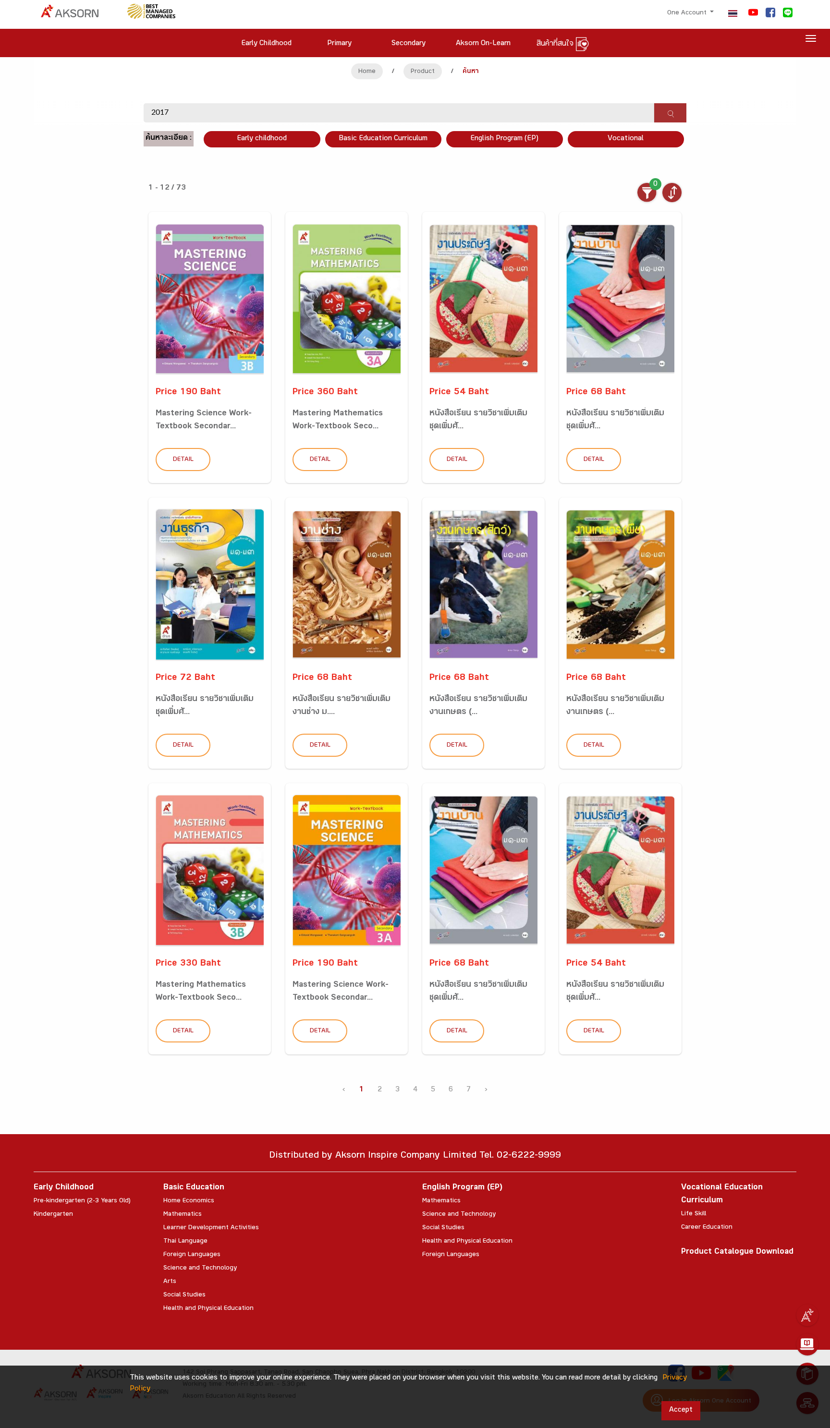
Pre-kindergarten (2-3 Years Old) (82, 1201)
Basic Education (193, 1188)
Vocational (626, 139)
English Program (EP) (504, 139)
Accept (681, 1410)
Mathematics (182, 1215)
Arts (169, 1282)
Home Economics (188, 1201)
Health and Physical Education (208, 1309)
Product (423, 72)
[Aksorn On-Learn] (807, 1344)
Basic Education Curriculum (383, 139)
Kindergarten (53, 1215)
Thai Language (185, 1242)
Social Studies (184, 1295)
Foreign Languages (191, 1255)
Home (367, 72)
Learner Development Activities (211, 1228)
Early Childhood (64, 1188)
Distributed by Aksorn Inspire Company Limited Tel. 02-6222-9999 (415, 1156)
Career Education (706, 1228)
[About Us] (807, 1315)
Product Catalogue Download (737, 1252)
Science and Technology (200, 1268)
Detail (183, 460)
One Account (687, 13)
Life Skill (693, 1214)
